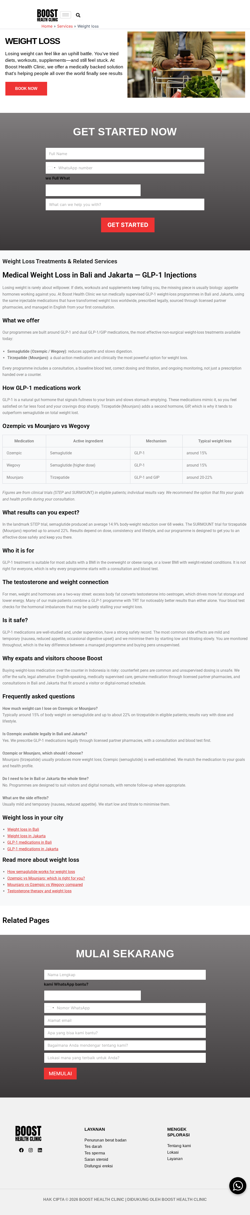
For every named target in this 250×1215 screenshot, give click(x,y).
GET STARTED (127, 224)
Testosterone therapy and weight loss (39, 891)
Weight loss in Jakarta (26, 836)
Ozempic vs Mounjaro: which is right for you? (46, 878)
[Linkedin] (39, 1150)
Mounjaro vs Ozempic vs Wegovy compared (45, 884)
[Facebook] (21, 1150)
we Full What (57, 178)
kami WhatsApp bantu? (66, 984)
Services (65, 26)
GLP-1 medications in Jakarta (32, 849)
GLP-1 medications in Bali (29, 842)
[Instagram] (30, 1150)
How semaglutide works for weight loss (41, 871)
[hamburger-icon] (65, 14)
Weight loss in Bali (23, 829)
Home (47, 26)
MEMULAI (60, 1073)
